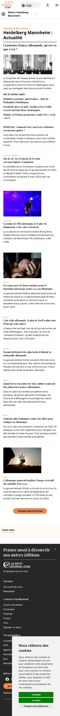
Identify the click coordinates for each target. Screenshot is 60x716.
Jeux (5, 658)
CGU (5, 622)
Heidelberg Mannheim (15, 28)
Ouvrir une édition (13, 604)
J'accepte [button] (36, 694)
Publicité (7, 613)
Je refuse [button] (36, 700)
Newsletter (9, 591)
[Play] (36, 5)
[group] (36, 4)
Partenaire (9, 609)
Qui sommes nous (13, 586)
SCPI (5, 645)
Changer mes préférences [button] (36, 706)
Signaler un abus (12, 627)
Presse (6, 618)
